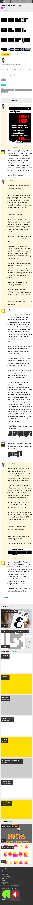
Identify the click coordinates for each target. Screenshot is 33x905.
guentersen (5, 10)
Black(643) (4, 90)
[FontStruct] (2, 2)
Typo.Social (6, 871)
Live (20, 1)
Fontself (13, 899)
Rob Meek (16, 885)
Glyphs (4, 899)
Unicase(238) (4, 92)
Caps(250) (29, 90)
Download (6, 54)
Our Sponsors (5, 882)
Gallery (13, 1)
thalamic (14, 176)
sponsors (14, 888)
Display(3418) (11, 90)
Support (28, 1)
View (27, 49)
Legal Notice (5, 878)
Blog (10, 822)
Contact (3, 883)
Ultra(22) (23, 90)
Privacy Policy (5, 874)
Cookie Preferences (6, 876)
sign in (6, 597)
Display (3, 79)
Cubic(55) (17, 90)
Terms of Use (5, 873)
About (3, 880)
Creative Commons (5, 74)
